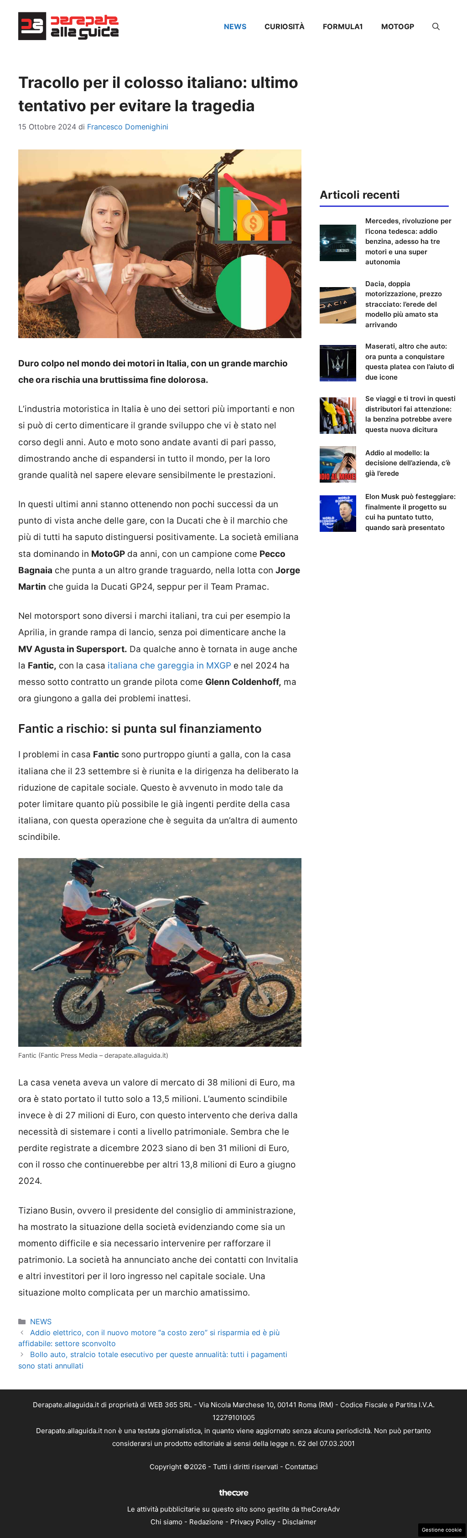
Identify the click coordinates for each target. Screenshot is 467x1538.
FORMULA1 (343, 26)
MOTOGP (397, 26)
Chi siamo (166, 1521)
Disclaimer (299, 1521)
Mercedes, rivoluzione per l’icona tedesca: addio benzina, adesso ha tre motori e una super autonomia (408, 241)
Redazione (206, 1521)
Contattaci (301, 1466)
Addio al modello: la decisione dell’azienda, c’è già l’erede (408, 463)
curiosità (285, 26)
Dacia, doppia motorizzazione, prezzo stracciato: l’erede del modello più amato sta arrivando (403, 304)
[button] (436, 26)
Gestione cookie (442, 1530)
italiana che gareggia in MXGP (168, 665)
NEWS (235, 26)
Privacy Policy (252, 1521)
